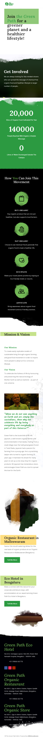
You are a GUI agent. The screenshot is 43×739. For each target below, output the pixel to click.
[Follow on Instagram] (10, 667)
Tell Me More (12, 560)
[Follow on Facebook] (6, 667)
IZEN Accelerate (33, 736)
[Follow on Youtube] (14, 667)
